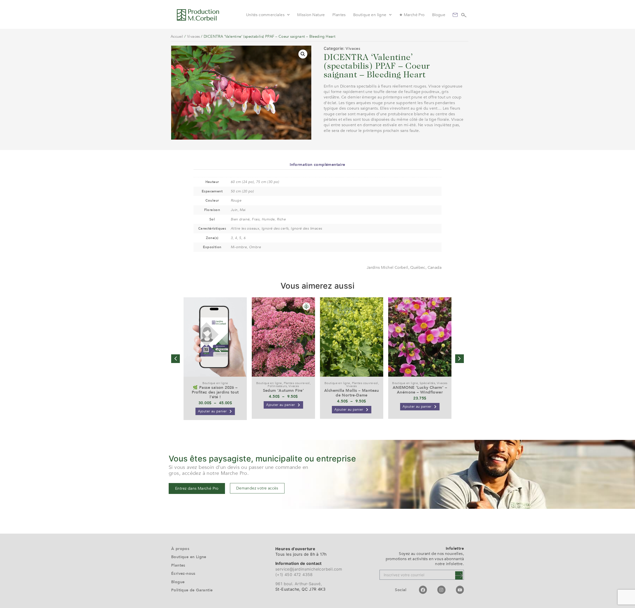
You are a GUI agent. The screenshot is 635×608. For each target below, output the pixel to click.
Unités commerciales (265, 15)
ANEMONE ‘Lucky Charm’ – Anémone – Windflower (420, 390)
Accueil (177, 36)
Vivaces (193, 36)
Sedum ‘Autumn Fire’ (283, 390)
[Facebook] (423, 590)
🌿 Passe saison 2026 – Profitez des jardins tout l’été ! (215, 392)
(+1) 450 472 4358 (294, 574)
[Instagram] (441, 590)
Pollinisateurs (277, 386)
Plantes (339, 15)
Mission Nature (311, 15)
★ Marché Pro (412, 15)
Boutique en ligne (369, 15)
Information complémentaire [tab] (317, 164)
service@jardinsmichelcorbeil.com (308, 569)
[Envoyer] (459, 575)
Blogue (438, 15)
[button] (302, 54)
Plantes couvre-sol (297, 383)
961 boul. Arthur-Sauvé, (298, 583)
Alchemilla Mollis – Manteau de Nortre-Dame (351, 393)
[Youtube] (460, 590)
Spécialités (427, 383)
